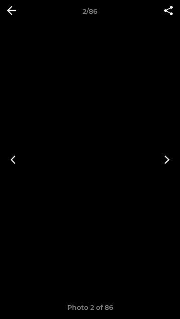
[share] (168, 11)
